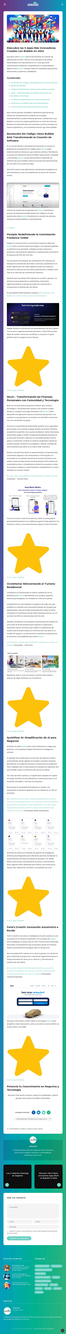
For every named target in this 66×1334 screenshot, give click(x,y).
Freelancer (23, 1129)
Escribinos (51, 1328)
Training (39, 1292)
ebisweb (33, 1146)
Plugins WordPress (43, 1281)
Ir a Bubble (11, 228)
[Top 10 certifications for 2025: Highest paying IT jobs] (6, 1285)
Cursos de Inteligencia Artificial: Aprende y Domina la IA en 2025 (21, 1275)
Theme (48, 1288)
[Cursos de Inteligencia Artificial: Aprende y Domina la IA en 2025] (6, 1276)
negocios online (32, 1129)
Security (54, 1285)
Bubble (43, 149)
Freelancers (56, 1266)
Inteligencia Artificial (43, 1270)
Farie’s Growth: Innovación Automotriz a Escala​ (29, 107)
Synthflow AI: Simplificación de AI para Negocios (29, 103)
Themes (57, 1288)
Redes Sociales (41, 1285)
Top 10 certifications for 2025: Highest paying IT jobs (21, 1283)
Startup (40, 1129)
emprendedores (14, 1129)
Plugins (56, 1277)
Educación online (42, 1266)
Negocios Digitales (18, 19)
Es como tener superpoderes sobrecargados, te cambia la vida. (32, 476)
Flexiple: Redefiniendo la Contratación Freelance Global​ (33, 89)
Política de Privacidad (40, 1328)
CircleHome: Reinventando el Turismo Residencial (30, 100)
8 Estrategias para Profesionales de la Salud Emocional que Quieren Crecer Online (20, 1268)
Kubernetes (40, 1273)
